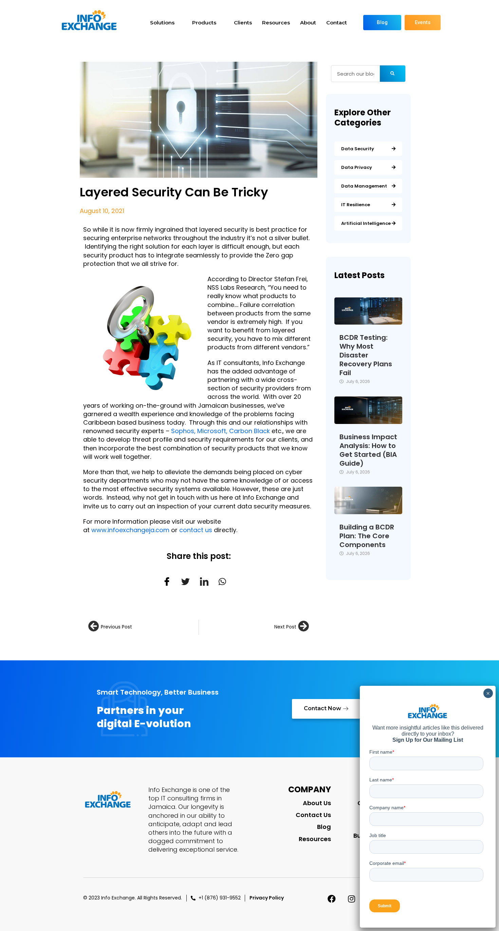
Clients (243, 22)
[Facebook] (332, 899)
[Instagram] (352, 899)
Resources (276, 22)
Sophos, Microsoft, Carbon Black (220, 431)
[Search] (392, 73)
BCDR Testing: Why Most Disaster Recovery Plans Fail (365, 355)
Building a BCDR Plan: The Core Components (366, 535)
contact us (195, 530)
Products (204, 22)
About (308, 22)
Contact (336, 22)
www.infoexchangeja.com (130, 530)
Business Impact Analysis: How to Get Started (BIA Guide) (368, 450)
